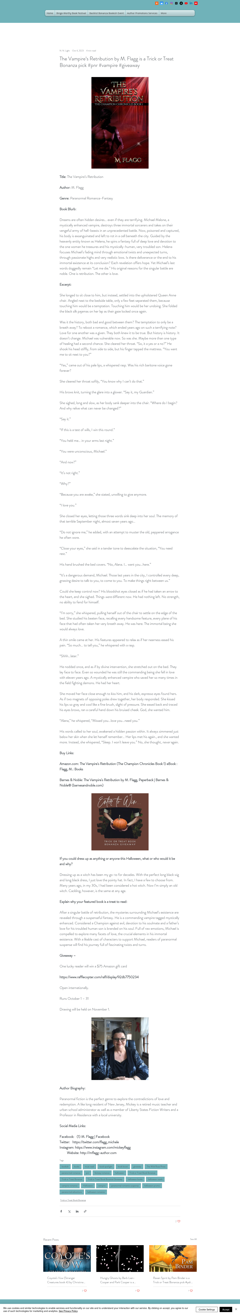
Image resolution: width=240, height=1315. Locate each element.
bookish (65, 1166)
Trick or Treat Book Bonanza (142, 1172)
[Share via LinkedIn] (77, 1211)
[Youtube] (186, 3)
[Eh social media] (196, 3)
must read (89, 1166)
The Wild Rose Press (156, 1166)
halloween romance (96, 1192)
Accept (225, 1309)
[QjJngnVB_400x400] (161, 3)
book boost (123, 1166)
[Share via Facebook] (61, 1211)
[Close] (236, 1309)
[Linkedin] (191, 3)
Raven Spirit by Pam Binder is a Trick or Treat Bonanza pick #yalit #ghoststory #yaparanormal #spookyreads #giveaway (172, 1280)
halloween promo (152, 1185)
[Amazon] (181, 3)
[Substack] (156, 3)
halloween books (135, 1179)
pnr (87, 1172)
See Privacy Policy (68, 1311)
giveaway (137, 1166)
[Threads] (176, 3)
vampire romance (70, 1185)
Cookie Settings (207, 1309)
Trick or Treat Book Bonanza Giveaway (105, 1179)
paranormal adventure (72, 1192)
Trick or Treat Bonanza (72, 1179)
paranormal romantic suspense (125, 1185)
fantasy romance (102, 1172)
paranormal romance (71, 1172)
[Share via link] (85, 1211)
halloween (119, 1172)
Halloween (88, 1185)
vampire (102, 1185)
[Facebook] (166, 3)
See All (193, 1239)
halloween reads (155, 1179)
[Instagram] (171, 3)
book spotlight (106, 1166)
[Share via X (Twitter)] (69, 1211)
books (76, 1166)
